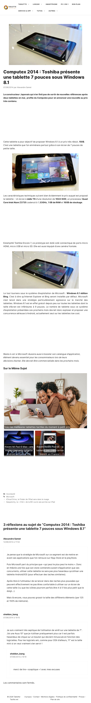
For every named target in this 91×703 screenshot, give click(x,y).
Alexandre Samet (12, 539)
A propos (28, 697)
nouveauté (10, 494)
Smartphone (51, 4)
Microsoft (10, 497)
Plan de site (55, 699)
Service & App (24, 11)
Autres (52, 11)
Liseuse (36, 4)
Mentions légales (47, 697)
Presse (81, 697)
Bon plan (76, 4)
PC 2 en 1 (64, 4)
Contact (36, 697)
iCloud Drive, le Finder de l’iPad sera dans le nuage (27, 499)
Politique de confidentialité (66, 697)
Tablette (22, 4)
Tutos (40, 11)
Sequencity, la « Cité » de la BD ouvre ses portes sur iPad (30, 502)
